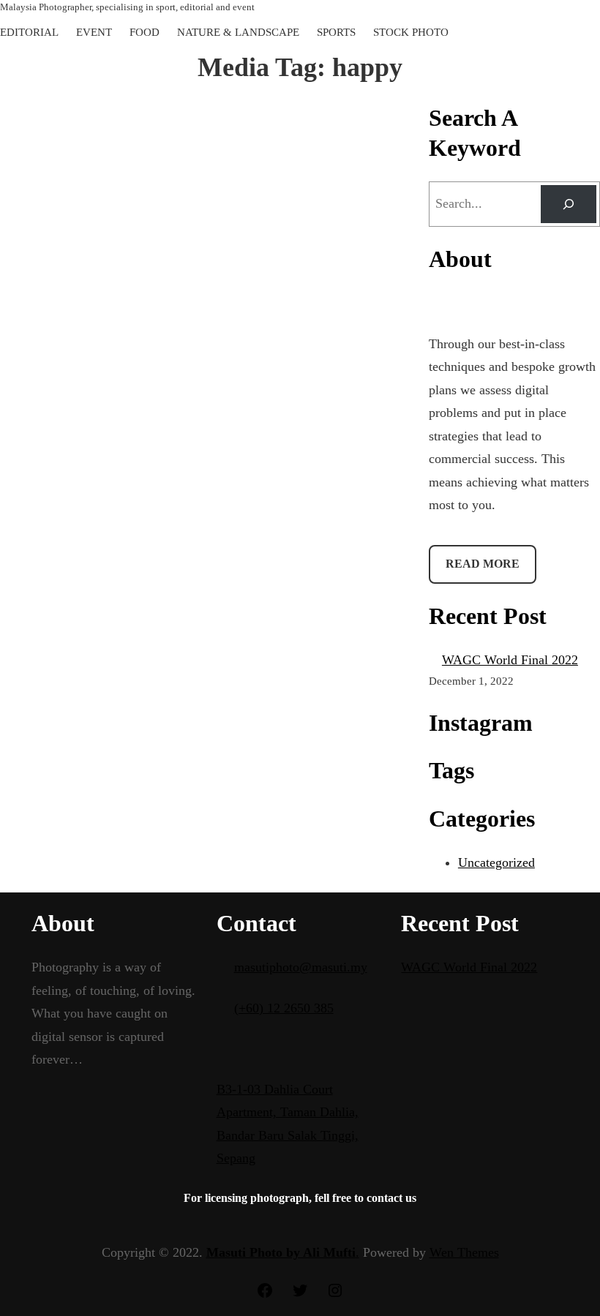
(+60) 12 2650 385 (284, 1008)
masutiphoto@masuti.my (300, 967)
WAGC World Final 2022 (510, 660)
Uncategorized (496, 862)
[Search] (568, 204)
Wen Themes (464, 1252)
